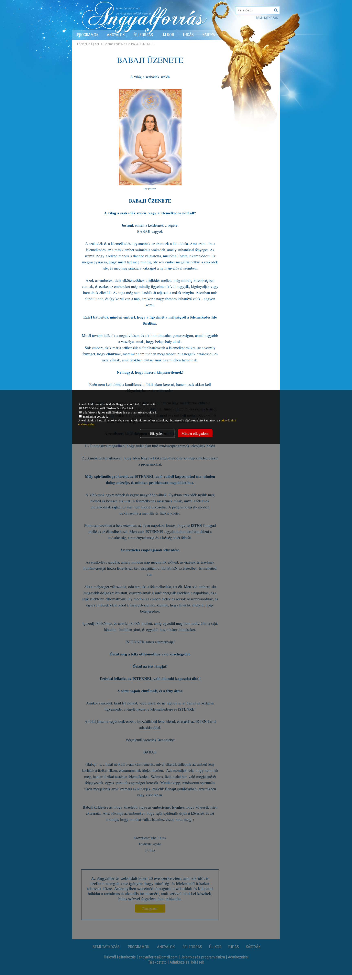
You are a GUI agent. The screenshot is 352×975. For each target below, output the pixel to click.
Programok (87, 34)
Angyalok (116, 34)
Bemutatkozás (267, 18)
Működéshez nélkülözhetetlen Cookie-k (108, 408)
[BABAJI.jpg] (150, 183)
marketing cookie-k (95, 416)
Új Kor (168, 34)
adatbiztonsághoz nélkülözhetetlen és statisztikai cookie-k (119, 412)
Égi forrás (143, 34)
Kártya (208, 34)
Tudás (188, 34)
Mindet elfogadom (195, 433)
